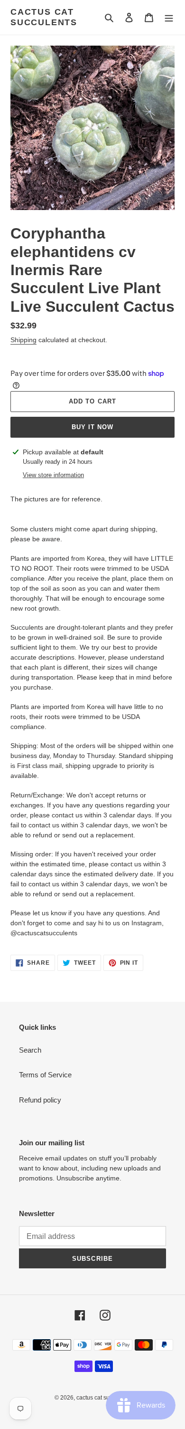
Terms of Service (45, 1075)
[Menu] (169, 17)
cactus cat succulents (43, 17)
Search (30, 1050)
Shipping (23, 340)
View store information (53, 475)
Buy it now (92, 427)
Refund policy (40, 1100)
